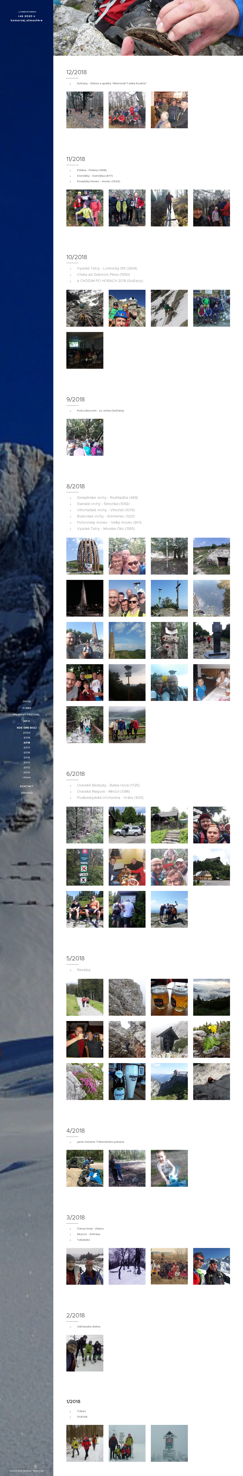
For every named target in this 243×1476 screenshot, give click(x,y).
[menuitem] (26, 701)
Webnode (38, 1470)
